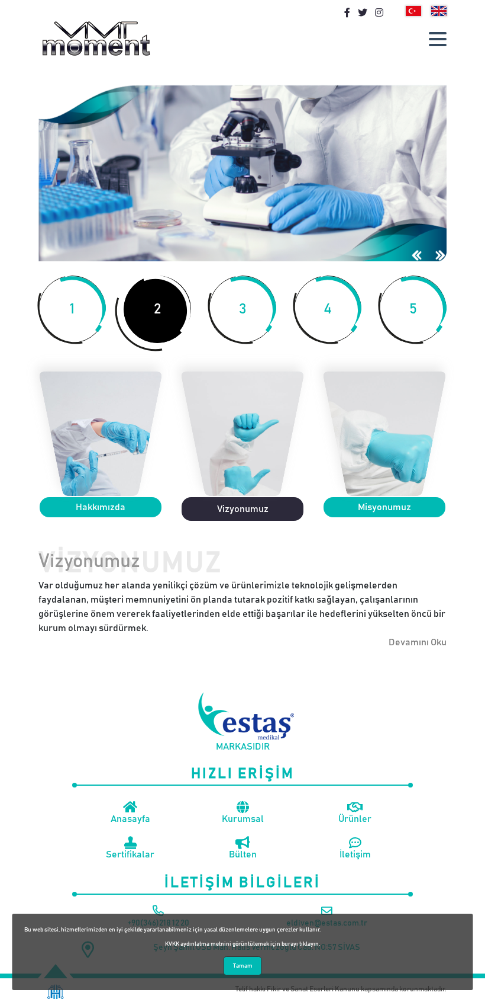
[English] (439, 11)
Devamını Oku (418, 642)
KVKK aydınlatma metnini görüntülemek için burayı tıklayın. (242, 944)
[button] (438, 39)
